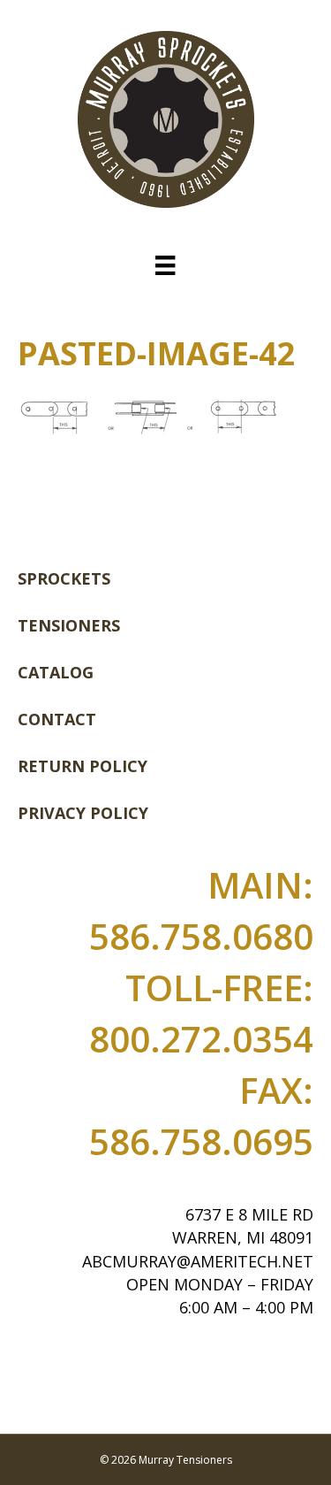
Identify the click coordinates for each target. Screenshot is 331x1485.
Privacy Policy (83, 812)
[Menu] (165, 265)
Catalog (56, 672)
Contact (57, 719)
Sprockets (64, 578)
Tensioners (69, 625)
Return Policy (82, 766)
